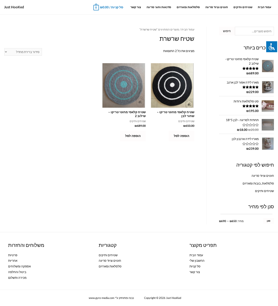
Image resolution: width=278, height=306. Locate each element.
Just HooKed (14, 7)
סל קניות (194, 266)
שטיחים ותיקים (242, 7)
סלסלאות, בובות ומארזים (258, 183)
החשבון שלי (197, 260)
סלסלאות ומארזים (188, 7)
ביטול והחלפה (17, 272)
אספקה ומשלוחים (19, 266)
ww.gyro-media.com (98, 297)
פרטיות (12, 255)
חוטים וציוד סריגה (216, 7)
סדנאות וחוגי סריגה (159, 7)
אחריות (12, 260)
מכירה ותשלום (17, 277)
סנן (268, 220)
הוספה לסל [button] (181, 136)
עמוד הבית (264, 7)
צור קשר (135, 7)
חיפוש (227, 31)
